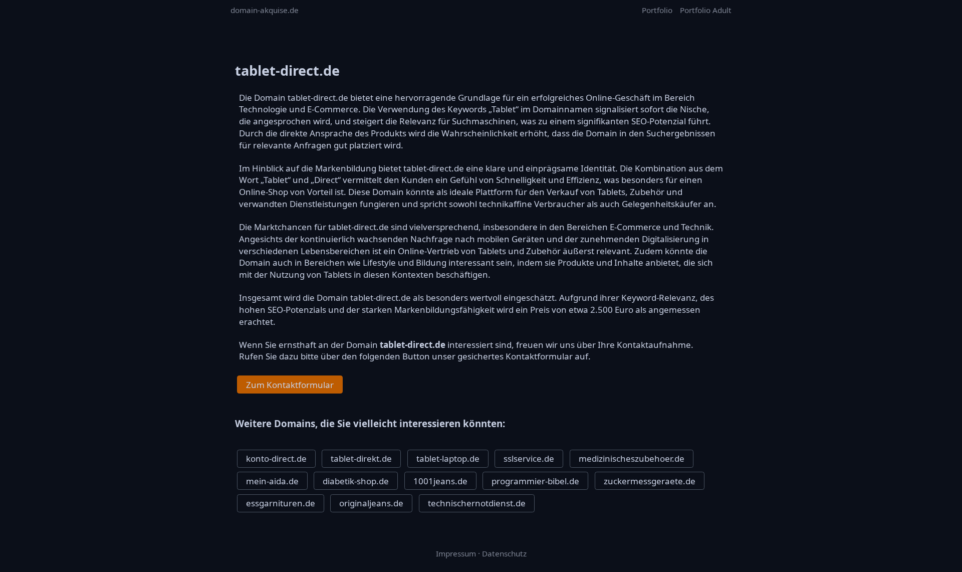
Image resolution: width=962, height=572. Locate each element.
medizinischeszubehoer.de (631, 458)
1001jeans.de (440, 481)
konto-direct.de (276, 458)
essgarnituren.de (280, 503)
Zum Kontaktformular (290, 385)
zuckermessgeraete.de (649, 481)
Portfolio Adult (706, 10)
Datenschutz (504, 553)
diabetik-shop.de (356, 481)
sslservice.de (529, 458)
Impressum (456, 553)
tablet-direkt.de (361, 458)
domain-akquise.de (264, 10)
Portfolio (657, 10)
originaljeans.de (371, 503)
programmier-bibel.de (535, 481)
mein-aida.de (272, 481)
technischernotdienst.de (477, 503)
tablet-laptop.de (447, 458)
